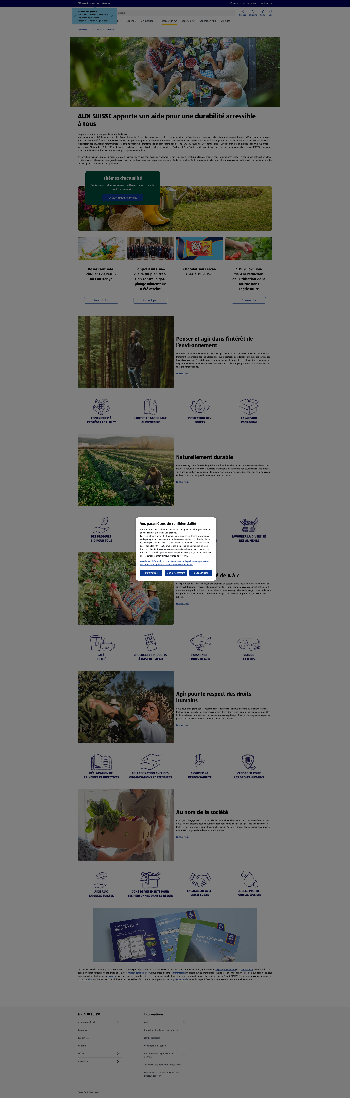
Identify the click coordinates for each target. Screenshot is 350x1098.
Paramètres (151, 573)
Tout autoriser (200, 573)
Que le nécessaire (176, 573)
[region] (176, 549)
